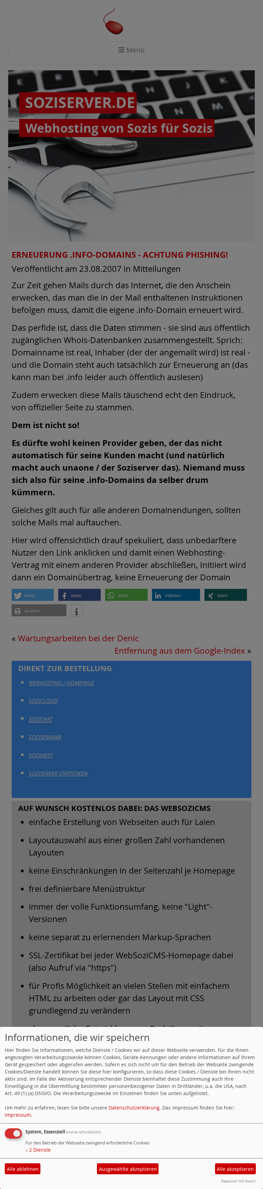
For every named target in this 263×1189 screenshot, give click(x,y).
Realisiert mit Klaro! (238, 1181)
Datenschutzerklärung (134, 1107)
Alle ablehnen (23, 1169)
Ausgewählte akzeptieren (128, 1169)
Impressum (18, 1115)
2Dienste (38, 1149)
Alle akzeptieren (235, 1169)
